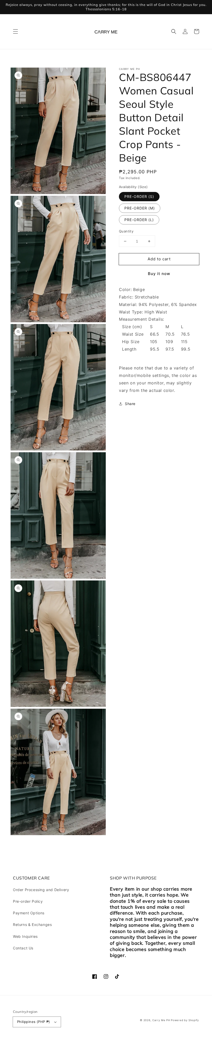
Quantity (126, 231)
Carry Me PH (161, 1020)
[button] (15, 31)
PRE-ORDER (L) (139, 219)
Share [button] (130, 403)
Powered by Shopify (185, 1020)
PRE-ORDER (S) (139, 196)
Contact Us (23, 948)
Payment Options (28, 913)
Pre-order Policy (28, 901)
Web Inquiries (25, 936)
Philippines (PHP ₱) (33, 1022)
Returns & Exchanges (32, 924)
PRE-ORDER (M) (139, 208)
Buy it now (159, 273)
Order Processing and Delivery (41, 889)
